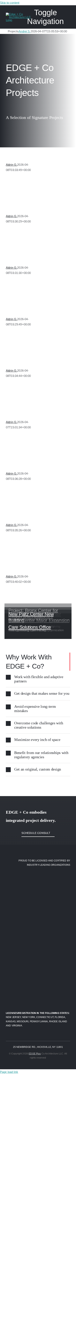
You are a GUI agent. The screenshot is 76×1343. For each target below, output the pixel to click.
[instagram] (34, 1064)
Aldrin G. (11, 164)
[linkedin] (41, 1064)
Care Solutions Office (29, 627)
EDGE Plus (35, 1053)
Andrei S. (24, 31)
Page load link (9, 1072)
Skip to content (9, 2)
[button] (38, 679)
